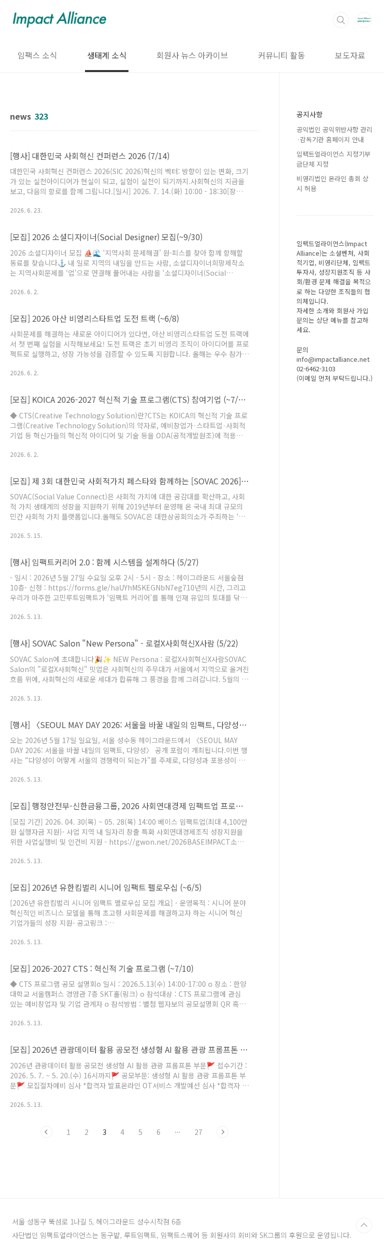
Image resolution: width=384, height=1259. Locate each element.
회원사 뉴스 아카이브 (192, 55)
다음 (222, 1132)
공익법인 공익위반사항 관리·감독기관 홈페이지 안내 (334, 134)
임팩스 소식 (37, 55)
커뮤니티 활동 (281, 55)
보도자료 (350, 55)
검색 (341, 20)
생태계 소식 (106, 55)
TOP (364, 1225)
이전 (46, 1132)
